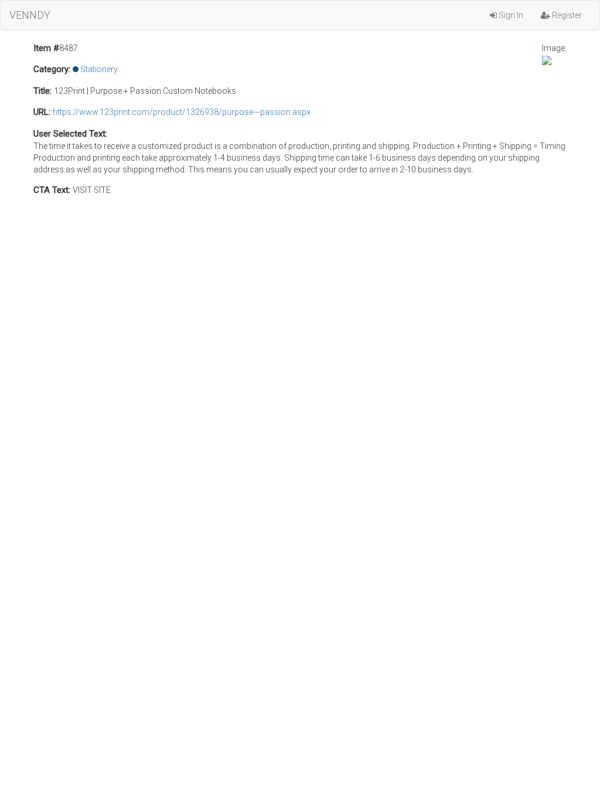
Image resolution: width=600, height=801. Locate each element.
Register (566, 15)
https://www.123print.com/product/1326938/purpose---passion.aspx (182, 112)
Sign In (510, 15)
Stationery (99, 69)
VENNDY (29, 15)
